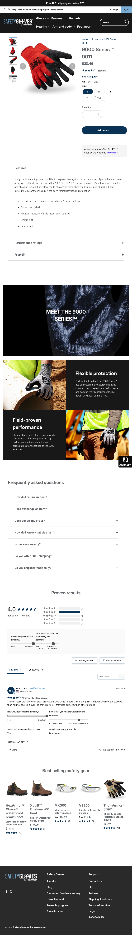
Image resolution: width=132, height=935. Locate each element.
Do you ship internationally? (32, 567)
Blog (14, 9)
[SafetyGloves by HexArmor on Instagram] (8, 9)
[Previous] (8, 814)
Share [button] (14, 749)
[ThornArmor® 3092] (115, 788)
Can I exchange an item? (30, 509)
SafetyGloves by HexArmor (29, 927)
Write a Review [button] (113, 660)
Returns (93, 893)
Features (20, 168)
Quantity (86, 107)
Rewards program (40, 9)
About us (52, 881)
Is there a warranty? (27, 544)
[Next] (124, 814)
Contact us (95, 881)
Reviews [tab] (13, 669)
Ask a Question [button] (86, 660)
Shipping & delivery (100, 899)
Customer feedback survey (63, 893)
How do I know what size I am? (34, 532)
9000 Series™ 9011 (16, 742)
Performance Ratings (28, 242)
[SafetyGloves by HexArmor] (18, 23)
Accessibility (96, 917)
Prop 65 (19, 254)
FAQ (91, 887)
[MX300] (66, 788)
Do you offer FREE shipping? (33, 556)
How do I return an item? (30, 497)
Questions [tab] (33, 669)
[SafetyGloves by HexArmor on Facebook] (3, 9)
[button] (42, 19)
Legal (92, 911)
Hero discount (24, 9)
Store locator (57, 9)
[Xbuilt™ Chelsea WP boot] (41, 788)
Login (115, 9)
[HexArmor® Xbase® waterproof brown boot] (17, 788)
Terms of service (99, 905)
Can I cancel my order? (29, 520)
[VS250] (90, 788)
